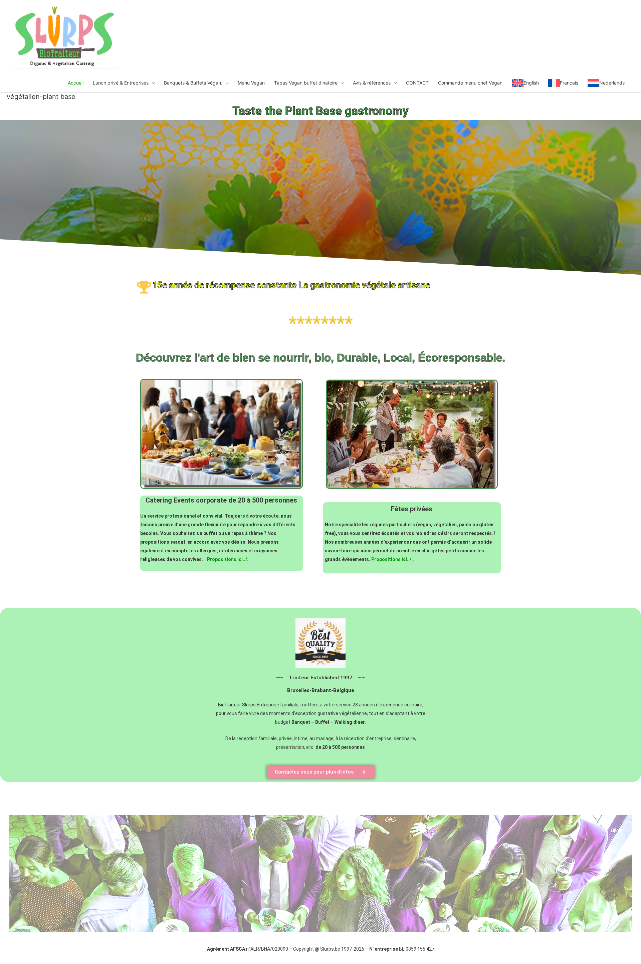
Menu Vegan (251, 83)
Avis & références (372, 83)
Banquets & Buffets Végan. (193, 83)
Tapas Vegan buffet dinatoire (306, 83)
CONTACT (417, 83)
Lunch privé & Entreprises (121, 83)
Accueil (75, 83)
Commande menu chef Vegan (470, 83)
